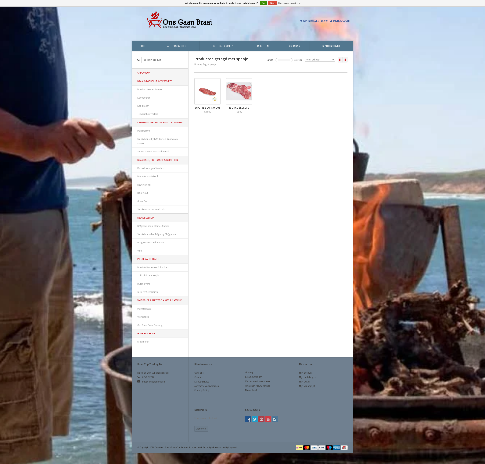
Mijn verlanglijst (307, 386)
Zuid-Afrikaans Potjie (148, 275)
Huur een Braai (146, 333)
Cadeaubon (143, 72)
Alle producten (176, 46)
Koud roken (143, 105)
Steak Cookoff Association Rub (153, 151)
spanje (213, 64)
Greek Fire (142, 201)
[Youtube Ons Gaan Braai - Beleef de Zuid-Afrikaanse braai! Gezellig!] (268, 419)
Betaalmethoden (253, 377)
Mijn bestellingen (307, 377)
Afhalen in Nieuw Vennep (257, 385)
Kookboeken (143, 97)
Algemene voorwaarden (206, 386)
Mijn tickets (304, 381)
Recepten (263, 46)
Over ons (294, 46)
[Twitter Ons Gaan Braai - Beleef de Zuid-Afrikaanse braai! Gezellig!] (255, 419)
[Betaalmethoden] (299, 447)
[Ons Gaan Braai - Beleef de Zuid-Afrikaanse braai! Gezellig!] (204, 21)
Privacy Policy (201, 390)
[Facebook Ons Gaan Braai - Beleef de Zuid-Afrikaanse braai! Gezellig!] (248, 419)
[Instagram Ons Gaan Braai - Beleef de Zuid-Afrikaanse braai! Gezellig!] (275, 419)
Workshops (143, 316)
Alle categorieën (223, 46)
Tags (205, 64)
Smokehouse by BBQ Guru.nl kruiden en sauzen (157, 141)
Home (143, 46)
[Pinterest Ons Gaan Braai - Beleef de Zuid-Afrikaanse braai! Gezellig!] (261, 419)
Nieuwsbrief (251, 390)
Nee (272, 3)
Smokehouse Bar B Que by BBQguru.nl (156, 234)
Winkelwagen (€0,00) (315, 20)
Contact (198, 377)
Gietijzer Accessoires (147, 292)
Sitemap (249, 372)
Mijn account (341, 20)
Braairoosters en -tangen (150, 89)
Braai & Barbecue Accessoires (154, 81)
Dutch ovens (143, 283)
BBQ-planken (144, 184)
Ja (263, 3)
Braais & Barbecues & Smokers (152, 267)
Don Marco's (143, 130)
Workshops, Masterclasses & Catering (159, 300)
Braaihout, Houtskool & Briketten (157, 160)
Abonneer (201, 428)
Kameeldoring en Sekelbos (150, 168)
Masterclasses (144, 308)
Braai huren (143, 341)
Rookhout (142, 192)
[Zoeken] (139, 60)
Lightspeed (231, 447)
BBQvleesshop (145, 217)
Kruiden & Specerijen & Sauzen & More (160, 122)
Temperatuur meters (147, 114)
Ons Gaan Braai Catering (150, 325)
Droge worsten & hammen (150, 242)
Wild (139, 250)
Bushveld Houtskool (147, 176)
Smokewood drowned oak (151, 209)
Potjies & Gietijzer (148, 259)
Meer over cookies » (289, 3)
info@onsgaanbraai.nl (153, 381)
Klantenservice (331, 46)
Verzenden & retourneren (258, 381)
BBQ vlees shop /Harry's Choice (153, 226)
